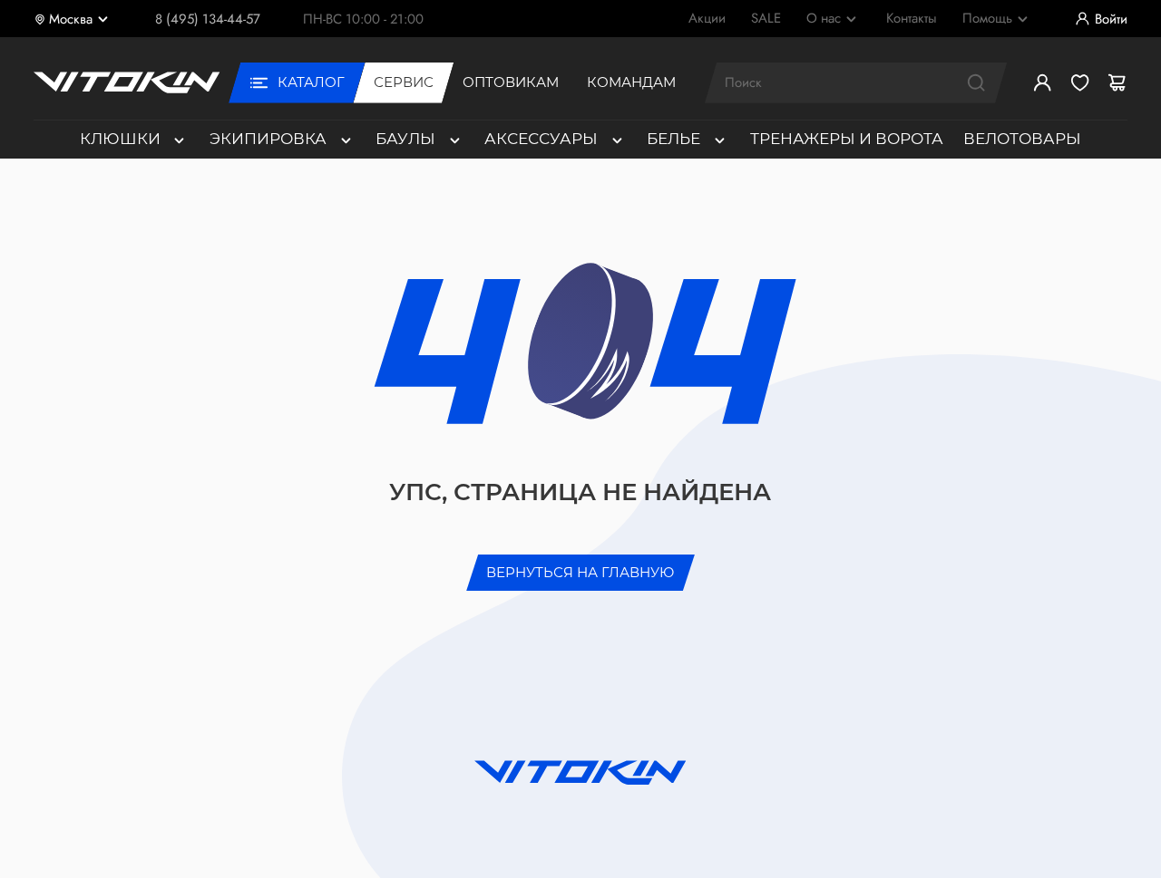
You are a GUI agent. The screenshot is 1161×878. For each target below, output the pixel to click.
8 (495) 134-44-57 (207, 19)
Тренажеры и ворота (846, 139)
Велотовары (1022, 139)
